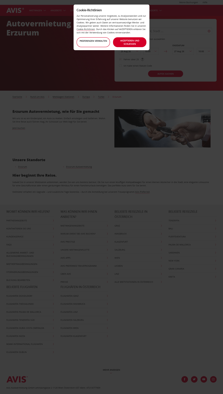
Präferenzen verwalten (93, 40)
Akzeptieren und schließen (129, 42)
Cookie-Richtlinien (86, 29)
